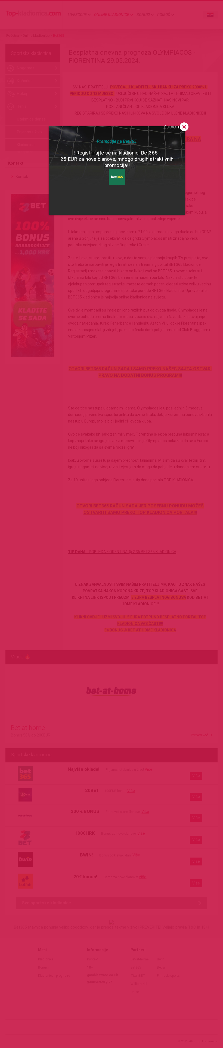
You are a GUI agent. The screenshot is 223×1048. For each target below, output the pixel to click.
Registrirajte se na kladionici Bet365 (117, 153)
